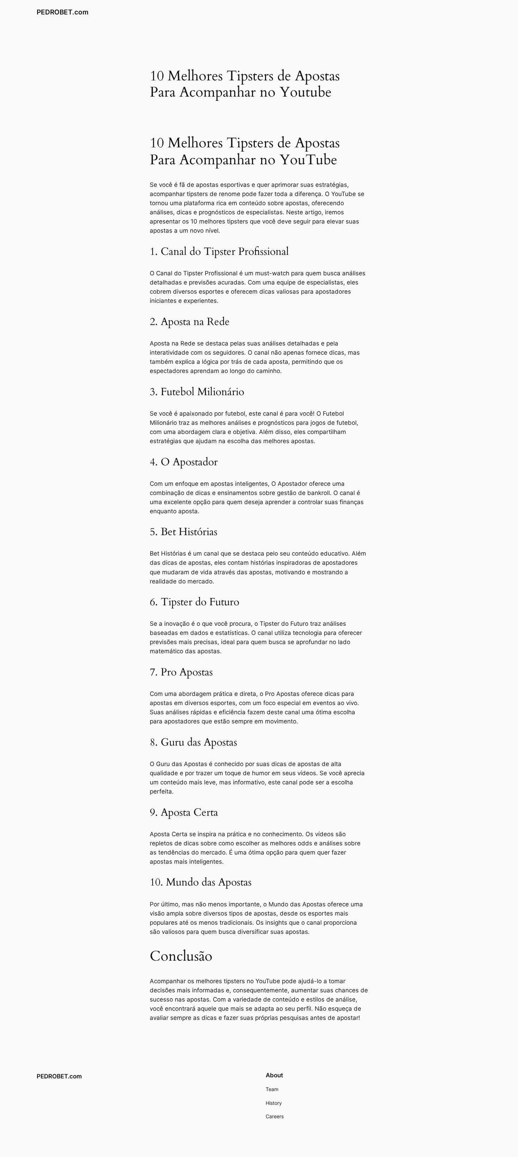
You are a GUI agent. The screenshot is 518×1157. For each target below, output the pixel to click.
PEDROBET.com (62, 12)
